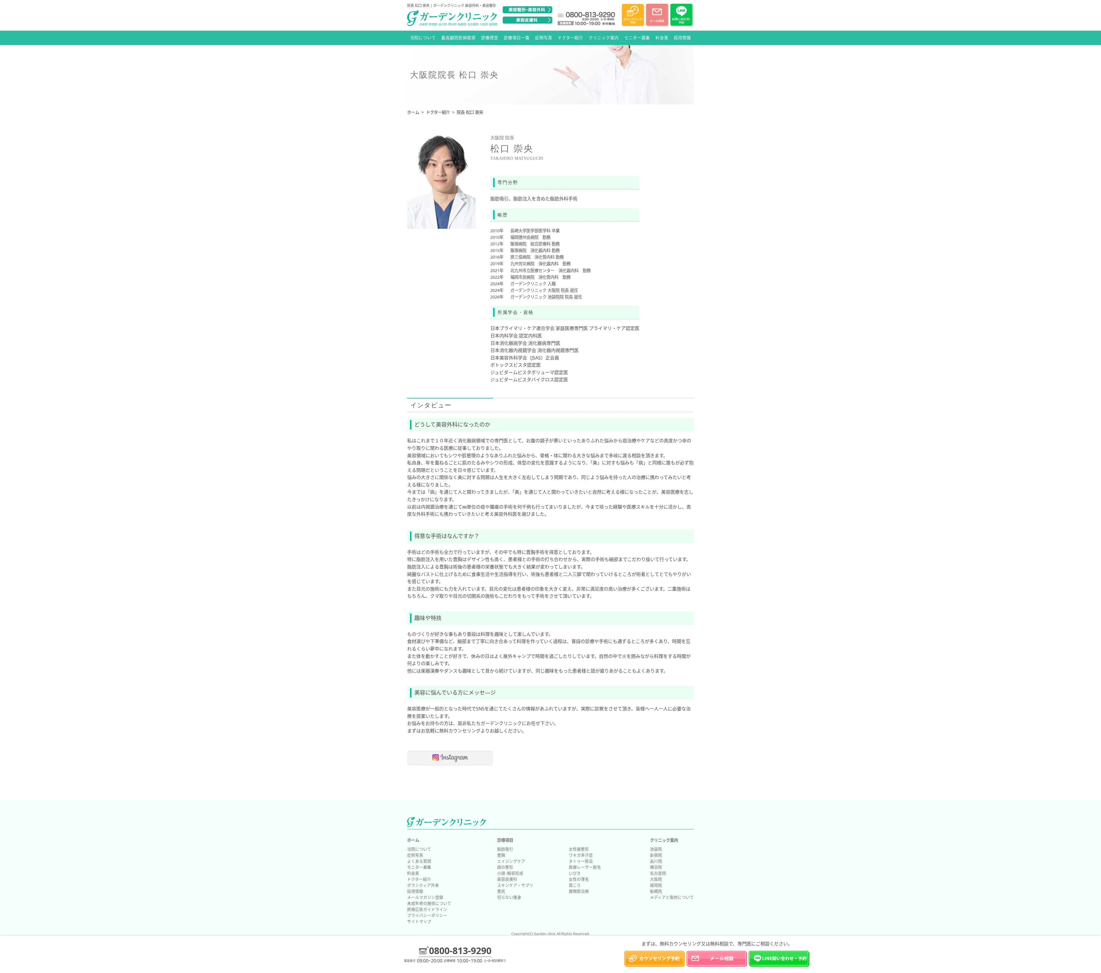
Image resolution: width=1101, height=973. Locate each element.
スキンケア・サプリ (515, 885)
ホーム (413, 840)
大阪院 (656, 879)
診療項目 (505, 840)
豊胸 (501, 855)
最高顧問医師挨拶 (458, 37)
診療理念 (489, 37)
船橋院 (656, 891)
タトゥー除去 (581, 861)
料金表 (661, 37)
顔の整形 (505, 867)
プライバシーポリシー (427, 915)
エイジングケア (511, 861)
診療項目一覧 (517, 37)
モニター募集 (637, 37)
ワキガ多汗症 (581, 855)
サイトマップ (419, 921)
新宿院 (656, 855)
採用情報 (682, 37)
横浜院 (656, 867)
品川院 (656, 861)
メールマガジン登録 (425, 897)
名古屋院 (658, 873)
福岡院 (656, 885)
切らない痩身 (509, 897)
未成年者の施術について (429, 903)
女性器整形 (579, 849)
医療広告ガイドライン (427, 909)
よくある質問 (419, 861)
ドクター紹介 (570, 37)
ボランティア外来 (423, 885)
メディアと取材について (672, 897)
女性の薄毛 (579, 879)
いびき (575, 873)
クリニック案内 (604, 37)
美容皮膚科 (507, 879)
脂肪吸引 (505, 849)
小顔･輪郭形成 (510, 873)
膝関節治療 (579, 891)
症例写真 (543, 37)
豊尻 (501, 891)
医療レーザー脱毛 (585, 867)
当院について (423, 37)
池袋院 (656, 849)
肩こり (575, 885)
